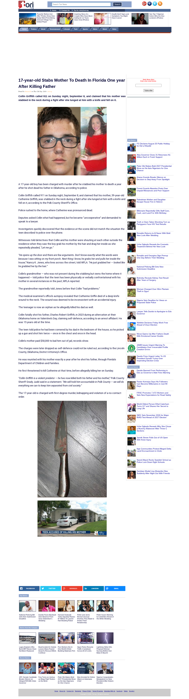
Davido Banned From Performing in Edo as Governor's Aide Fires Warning (153, 371)
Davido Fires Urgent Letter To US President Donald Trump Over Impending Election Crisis (151, 358)
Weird (105, 29)
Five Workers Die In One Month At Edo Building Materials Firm (66, 649)
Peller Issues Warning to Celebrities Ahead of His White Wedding (105, 617)
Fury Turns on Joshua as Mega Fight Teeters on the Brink (46, 679)
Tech (76, 29)
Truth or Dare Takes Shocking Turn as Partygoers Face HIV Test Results (153, 223)
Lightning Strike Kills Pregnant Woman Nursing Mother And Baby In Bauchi (104, 650)
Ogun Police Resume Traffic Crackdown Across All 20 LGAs (85, 649)
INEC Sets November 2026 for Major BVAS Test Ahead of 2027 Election (153, 416)
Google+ (131, 691)
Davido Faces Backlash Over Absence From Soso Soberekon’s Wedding (47, 618)
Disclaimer (78, 691)
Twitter (126, 691)
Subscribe (148, 90)
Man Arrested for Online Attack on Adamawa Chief (86, 679)
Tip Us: (81, 10)
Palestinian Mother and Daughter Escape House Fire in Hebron (151, 200)
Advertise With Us (109, 691)
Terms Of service (97, 691)
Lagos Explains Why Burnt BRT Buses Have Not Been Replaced (27, 649)
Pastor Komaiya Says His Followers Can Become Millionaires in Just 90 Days (152, 384)
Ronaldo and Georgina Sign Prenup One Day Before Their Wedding (152, 256)
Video (114, 29)
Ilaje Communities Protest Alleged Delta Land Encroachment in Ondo (154, 450)
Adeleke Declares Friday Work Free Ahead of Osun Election (152, 324)
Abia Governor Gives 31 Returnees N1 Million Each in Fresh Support (153, 156)
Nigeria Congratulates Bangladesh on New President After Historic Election (105, 680)
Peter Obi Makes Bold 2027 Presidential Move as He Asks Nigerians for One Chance (154, 168)
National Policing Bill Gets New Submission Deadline (150, 268)
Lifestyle (67, 29)
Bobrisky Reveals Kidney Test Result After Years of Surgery (153, 279)
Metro (95, 29)
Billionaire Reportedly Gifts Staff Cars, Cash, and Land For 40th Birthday (153, 212)
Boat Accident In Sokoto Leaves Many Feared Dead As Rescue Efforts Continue (47, 650)
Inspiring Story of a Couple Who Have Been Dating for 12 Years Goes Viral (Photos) (83, 17)
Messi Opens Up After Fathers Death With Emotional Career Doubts (153, 335)
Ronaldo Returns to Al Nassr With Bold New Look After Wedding (153, 234)
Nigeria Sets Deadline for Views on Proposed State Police (152, 301)
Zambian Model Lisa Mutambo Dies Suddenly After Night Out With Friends (153, 472)
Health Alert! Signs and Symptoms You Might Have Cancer (120, 16)
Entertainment (55, 29)
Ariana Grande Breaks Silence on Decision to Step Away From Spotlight (153, 178)
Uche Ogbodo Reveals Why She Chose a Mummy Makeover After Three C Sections (154, 428)
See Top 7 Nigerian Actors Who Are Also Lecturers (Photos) (156, 16)
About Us (62, 691)
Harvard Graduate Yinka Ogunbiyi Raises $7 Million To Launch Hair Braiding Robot (66, 618)
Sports (85, 29)
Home (54, 10)
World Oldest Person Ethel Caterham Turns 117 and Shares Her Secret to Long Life (153, 406)
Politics (34, 29)
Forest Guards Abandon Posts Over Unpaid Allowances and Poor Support (153, 189)
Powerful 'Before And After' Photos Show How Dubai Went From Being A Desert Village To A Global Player (46, 18)
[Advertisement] (94, 54)
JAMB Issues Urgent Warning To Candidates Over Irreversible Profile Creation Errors (152, 347)
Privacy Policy (86, 691)
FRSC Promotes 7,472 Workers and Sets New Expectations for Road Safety (154, 394)
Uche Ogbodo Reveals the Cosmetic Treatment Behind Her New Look (153, 245)
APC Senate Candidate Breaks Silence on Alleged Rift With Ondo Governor (28, 680)
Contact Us (65, 10)
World (43, 29)
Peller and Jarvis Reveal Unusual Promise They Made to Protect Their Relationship (85, 619)
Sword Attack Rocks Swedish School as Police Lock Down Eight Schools (154, 461)
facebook (119, 691)
